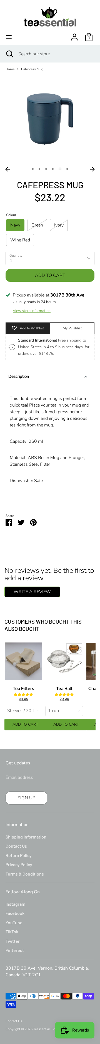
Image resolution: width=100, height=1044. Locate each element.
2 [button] (39, 169)
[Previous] (7, 169)
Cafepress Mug (32, 69)
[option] (50, 120)
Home (10, 69)
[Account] (74, 35)
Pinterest (15, 950)
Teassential (41, 1029)
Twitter (13, 941)
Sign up (26, 798)
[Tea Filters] (23, 661)
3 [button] (46, 169)
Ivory (59, 225)
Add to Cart (25, 724)
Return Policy (19, 855)
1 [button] (33, 169)
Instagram (15, 904)
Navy (15, 225)
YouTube (14, 922)
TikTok (12, 931)
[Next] (92, 169)
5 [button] (60, 169)
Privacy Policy (19, 864)
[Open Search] (9, 54)
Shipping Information (26, 836)
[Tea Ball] (64, 661)
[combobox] (23, 711)
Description (18, 376)
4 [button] (53, 169)
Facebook (15, 913)
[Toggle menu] (8, 37)
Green (37, 225)
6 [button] (67, 169)
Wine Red (20, 240)
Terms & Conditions (25, 873)
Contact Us (16, 845)
